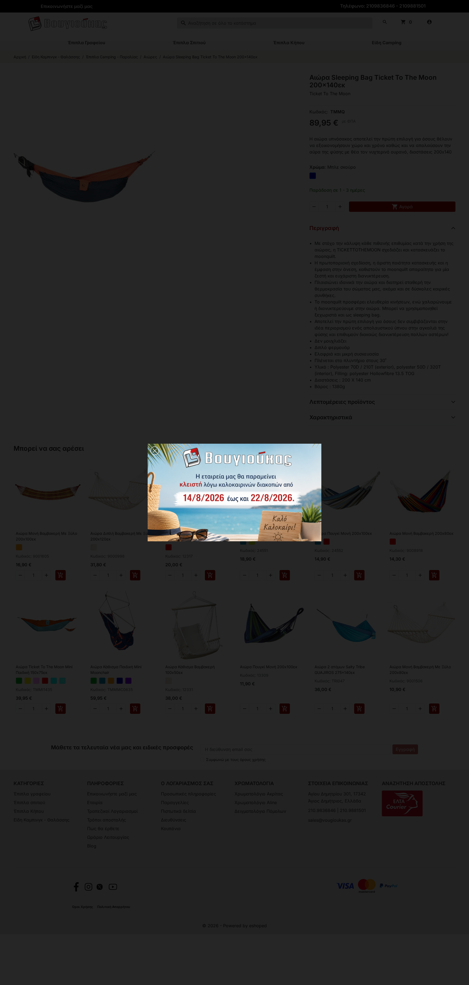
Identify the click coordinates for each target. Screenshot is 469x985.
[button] (154, 450)
